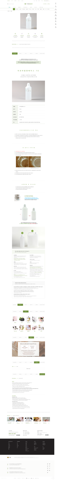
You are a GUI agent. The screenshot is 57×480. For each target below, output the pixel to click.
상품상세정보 (14, 53)
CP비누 (8, 443)
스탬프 (35, 9)
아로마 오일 (20, 9)
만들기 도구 (33, 9)
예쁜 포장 (43, 9)
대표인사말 (26, 442)
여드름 (17, 446)
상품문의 (36, 53)
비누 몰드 (38, 9)
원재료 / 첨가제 (27, 9)
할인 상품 (31, 7)
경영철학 (26, 443)
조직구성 (26, 445)
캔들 (8, 448)
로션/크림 (9, 446)
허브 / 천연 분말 (23, 9)
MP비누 (9, 442)
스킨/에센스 (9, 445)
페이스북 (43, 449)
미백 (17, 442)
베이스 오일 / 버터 (16, 9)
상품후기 (31, 53)
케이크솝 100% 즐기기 (25, 7)
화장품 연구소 (19, 7)
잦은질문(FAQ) (35, 443)
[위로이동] (53, 477)
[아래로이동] (53, 478)
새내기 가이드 (35, 7)
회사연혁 (26, 446)
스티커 (45, 9)
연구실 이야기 (35, 449)
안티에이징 (18, 445)
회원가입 (36, 0)
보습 (17, 443)
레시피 (26, 53)
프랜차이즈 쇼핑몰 (41, 7)
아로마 (8, 449)
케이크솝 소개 (14, 7)
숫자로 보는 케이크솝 (27, 448)
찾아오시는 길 (26, 449)
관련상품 (20, 53)
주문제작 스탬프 (35, 448)
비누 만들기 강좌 (44, 443)
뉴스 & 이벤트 (35, 442)
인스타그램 (43, 448)
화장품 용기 (41, 9)
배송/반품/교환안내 (42, 374)
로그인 (34, 0)
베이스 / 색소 (30, 9)
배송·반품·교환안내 (42, 53)
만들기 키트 (48, 9)
